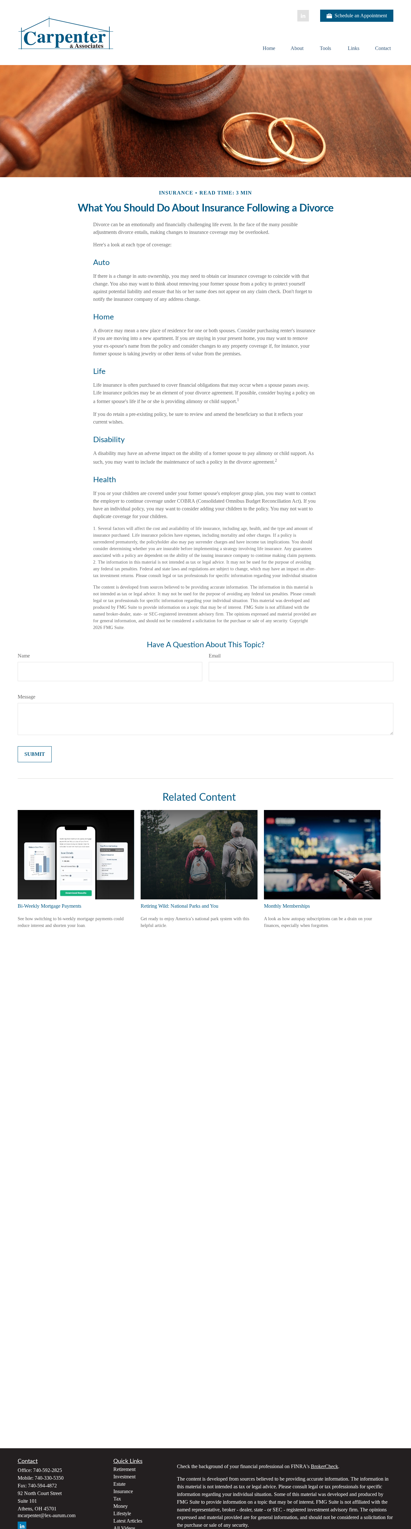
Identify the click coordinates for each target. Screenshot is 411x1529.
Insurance (123, 1491)
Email (215, 655)
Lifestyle (122, 1513)
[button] (268, 48)
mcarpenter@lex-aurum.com (46, 1515)
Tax (117, 1498)
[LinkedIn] (303, 15)
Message (26, 696)
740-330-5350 (49, 1478)
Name (24, 655)
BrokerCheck (324, 1466)
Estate (119, 1484)
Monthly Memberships (287, 906)
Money (120, 1506)
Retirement (124, 1469)
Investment (124, 1476)
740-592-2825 (47, 1470)
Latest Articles (127, 1521)
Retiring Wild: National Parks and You (179, 906)
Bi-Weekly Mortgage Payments (49, 906)
